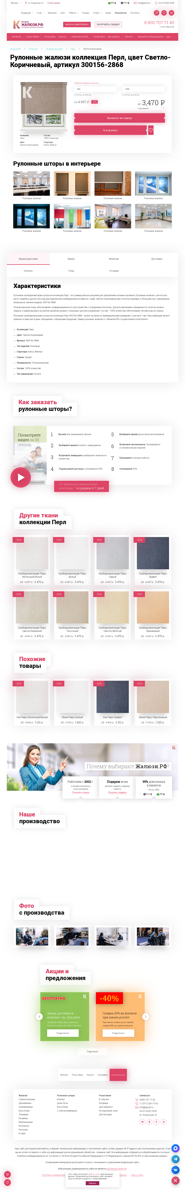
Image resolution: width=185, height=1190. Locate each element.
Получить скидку (108, 24)
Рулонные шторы (66, 1096)
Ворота (90, 1075)
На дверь (23, 1118)
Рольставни (77, 1075)
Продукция (26, 13)
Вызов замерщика (77, 24)
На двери (103, 1103)
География (103, 1075)
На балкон (24, 1126)
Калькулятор (121, 13)
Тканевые (23, 1114)
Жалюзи (64, 1075)
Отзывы (85, 13)
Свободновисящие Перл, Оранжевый (153, 629)
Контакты (135, 13)
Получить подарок (117, 792)
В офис (22, 1133)
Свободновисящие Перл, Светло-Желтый (113, 629)
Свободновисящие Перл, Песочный (72, 629)
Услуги (96, 13)
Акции (108, 13)
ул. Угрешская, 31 (36, 3)
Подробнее (63, 1033)
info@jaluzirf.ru (144, 3)
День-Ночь (62, 1103)
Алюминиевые (26, 1107)
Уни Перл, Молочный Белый (32, 717)
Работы (72, 13)
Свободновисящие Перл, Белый (72, 575)
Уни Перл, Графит (112, 717)
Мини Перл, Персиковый (153, 717)
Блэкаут (61, 1099)
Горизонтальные (27, 1099)
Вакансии (52, 13)
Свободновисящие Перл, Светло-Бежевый (32, 629)
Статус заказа (54, 3)
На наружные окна (108, 1111)
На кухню (23, 1130)
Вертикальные (26, 1122)
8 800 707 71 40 (159, 22)
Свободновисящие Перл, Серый (113, 575)
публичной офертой (116, 1168)
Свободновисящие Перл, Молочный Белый (32, 575)
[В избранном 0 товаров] (164, 13)
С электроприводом (67, 1111)
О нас (39, 13)
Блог (63, 13)
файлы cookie (94, 1174)
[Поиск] (156, 13)
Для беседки (105, 1114)
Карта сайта (137, 1175)
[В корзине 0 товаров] (171, 13)
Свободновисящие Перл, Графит (153, 575)
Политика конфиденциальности (57, 1175)
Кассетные (24, 1111)
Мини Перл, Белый (72, 717)
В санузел (104, 1099)
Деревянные (25, 1103)
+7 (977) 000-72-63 (167, 27)
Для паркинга (105, 1107)
